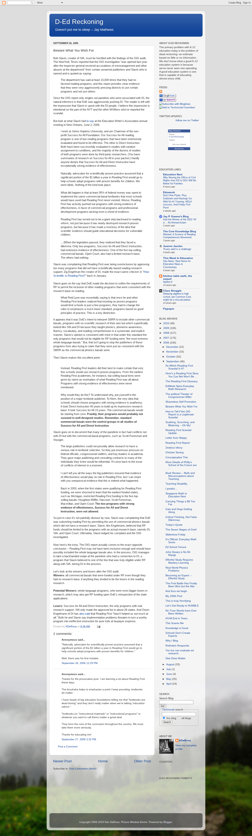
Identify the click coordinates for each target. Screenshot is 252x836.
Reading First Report (177, 442)
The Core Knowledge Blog (179, 231)
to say (90, 121)
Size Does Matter (175, 658)
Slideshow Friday (175, 534)
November (172, 351)
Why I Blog (171, 640)
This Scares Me (174, 623)
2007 (166, 337)
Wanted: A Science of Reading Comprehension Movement (179, 236)
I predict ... (171, 488)
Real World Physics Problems (176, 569)
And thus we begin (176, 591)
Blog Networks (179, 149)
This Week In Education (178, 258)
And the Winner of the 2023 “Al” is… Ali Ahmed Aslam (180, 221)
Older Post (142, 761)
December (172, 347)
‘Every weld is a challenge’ (177, 249)
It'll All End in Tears (176, 618)
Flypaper (168, 308)
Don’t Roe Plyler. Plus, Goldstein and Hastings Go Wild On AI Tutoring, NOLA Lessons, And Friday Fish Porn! (177, 201)
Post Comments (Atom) (82, 768)
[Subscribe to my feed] (160, 92)
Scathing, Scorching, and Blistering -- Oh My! (180, 424)
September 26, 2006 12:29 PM (80, 663)
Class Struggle (172, 290)
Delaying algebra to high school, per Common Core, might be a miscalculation (177, 296)
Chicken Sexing (174, 452)
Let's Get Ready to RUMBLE (182, 605)
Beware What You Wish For (181, 406)
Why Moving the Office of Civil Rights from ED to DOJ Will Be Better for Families (179, 180)
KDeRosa (185, 740)
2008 (166, 333)
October (171, 356)
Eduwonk (169, 192)
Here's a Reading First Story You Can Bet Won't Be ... (182, 375)
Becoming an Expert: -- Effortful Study (178, 577)
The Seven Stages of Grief (180, 529)
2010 (166, 323)
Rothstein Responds (177, 645)
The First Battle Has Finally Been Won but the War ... (181, 585)
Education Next (172, 174)
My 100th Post (173, 596)
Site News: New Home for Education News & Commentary (177, 264)
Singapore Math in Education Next (176, 495)
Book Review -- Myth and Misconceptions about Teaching (180, 476)
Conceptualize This (176, 457)
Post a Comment (67, 746)
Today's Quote (173, 524)
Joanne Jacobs (172, 246)
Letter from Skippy (176, 438)
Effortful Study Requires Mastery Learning (179, 561)
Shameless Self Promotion (180, 401)
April (169, 683)
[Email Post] (98, 626)
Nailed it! (167, 282)
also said (84, 613)
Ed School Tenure (175, 547)
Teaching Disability (176, 483)
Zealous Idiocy (173, 447)
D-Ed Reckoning (79, 21)
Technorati (168, 709)
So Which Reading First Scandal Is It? (179, 367)
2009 (166, 328)
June (169, 674)
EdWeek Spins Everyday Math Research (179, 387)
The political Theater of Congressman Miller (178, 395)
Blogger (167, 822)
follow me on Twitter (187, 120)
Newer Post (62, 761)
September (173, 361)
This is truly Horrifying (178, 601)
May (169, 679)
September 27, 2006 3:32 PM (79, 739)
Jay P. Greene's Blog (176, 216)
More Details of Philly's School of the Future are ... (181, 465)
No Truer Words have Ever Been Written (181, 612)
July (169, 669)
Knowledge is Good (176, 628)
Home (103, 761)
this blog (171, 718)
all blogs (186, 718)
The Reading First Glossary (181, 381)
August (170, 664)
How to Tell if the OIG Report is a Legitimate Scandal (179, 414)
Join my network (179, 144)
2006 (166, 342)
